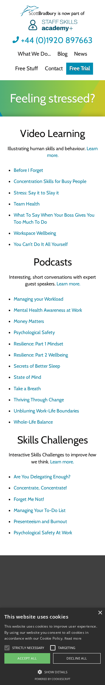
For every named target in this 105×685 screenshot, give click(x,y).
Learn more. (68, 284)
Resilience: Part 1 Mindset (38, 344)
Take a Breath (27, 388)
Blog (62, 53)
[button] (28, 648)
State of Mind (27, 377)
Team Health (27, 204)
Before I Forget (28, 170)
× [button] (100, 613)
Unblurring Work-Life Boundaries (46, 411)
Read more (73, 638)
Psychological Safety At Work (43, 532)
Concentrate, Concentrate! (40, 488)
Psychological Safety (34, 332)
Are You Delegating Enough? (42, 477)
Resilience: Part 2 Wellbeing (41, 355)
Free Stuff (26, 68)
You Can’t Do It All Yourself (41, 244)
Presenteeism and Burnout (40, 521)
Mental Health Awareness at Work (48, 310)
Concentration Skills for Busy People (50, 181)
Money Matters (29, 321)
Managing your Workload (38, 299)
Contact (54, 68)
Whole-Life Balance (33, 422)
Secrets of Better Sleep (37, 366)
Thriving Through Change (39, 400)
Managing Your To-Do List (40, 510)
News (80, 53)
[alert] (52, 646)
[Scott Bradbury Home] (52, 19)
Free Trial (79, 68)
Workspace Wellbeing (35, 233)
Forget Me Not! (29, 499)
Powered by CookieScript (52, 679)
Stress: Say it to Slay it (36, 193)
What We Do (33, 53)
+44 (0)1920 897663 (56, 40)
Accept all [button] (27, 658)
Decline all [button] (76, 658)
